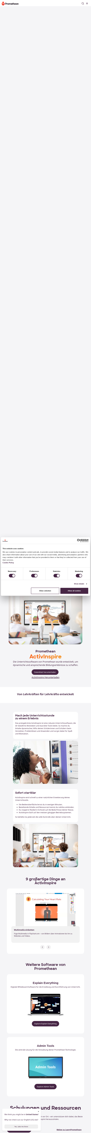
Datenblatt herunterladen (45, 672)
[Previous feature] (42, 947)
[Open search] (83, 3)
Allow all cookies (74, 591)
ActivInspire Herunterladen (45, 677)
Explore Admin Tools (45, 1086)
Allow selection (45, 591)
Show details (79, 584)
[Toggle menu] (87, 3)
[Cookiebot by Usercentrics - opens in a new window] (78, 540)
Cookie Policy (8, 563)
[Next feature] (48, 947)
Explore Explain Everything (45, 1023)
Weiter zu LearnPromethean (69, 1129)
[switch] (34, 575)
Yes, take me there (21, 1126)
